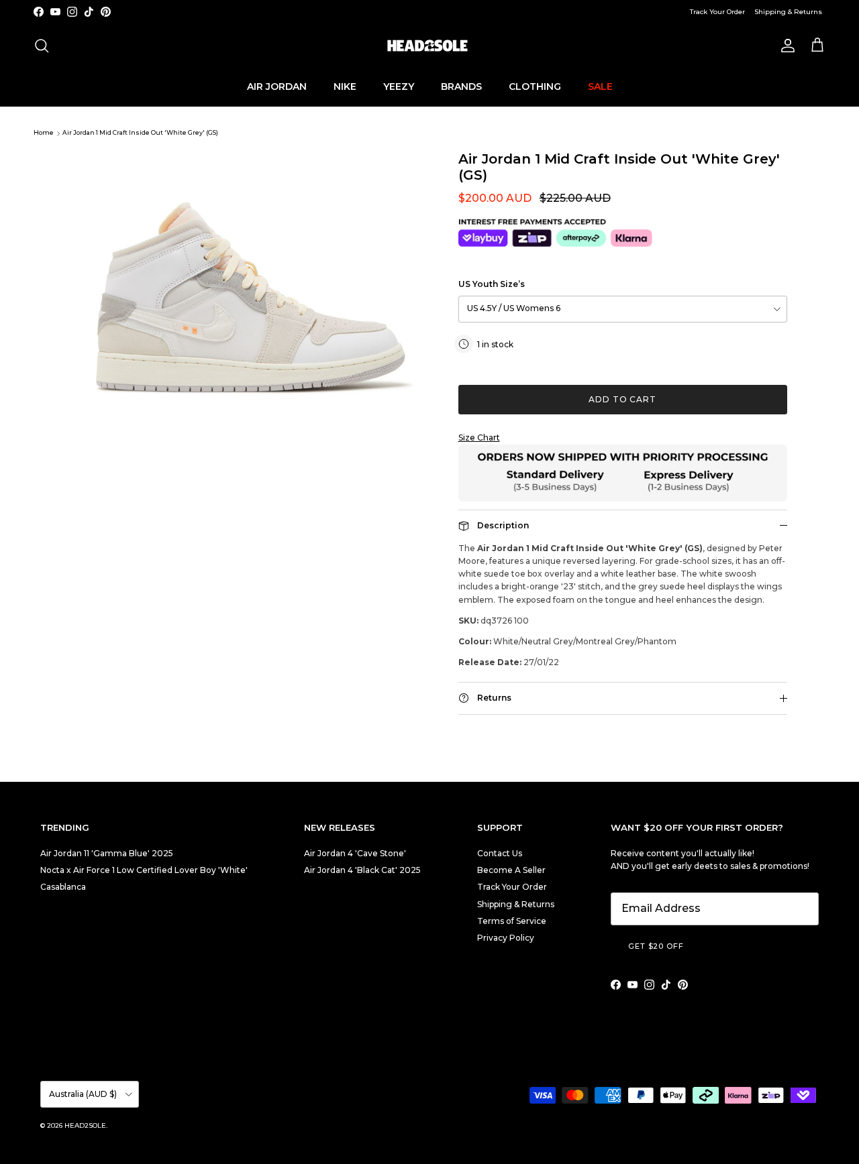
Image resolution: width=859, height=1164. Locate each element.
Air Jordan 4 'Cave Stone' (355, 853)
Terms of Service (511, 921)
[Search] (42, 46)
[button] (622, 437)
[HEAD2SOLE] (429, 46)
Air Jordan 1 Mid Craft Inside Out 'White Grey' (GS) (140, 133)
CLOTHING (535, 86)
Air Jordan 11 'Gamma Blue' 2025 (106, 853)
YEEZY (398, 86)
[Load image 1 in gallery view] (250, 277)
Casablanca (63, 887)
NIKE (345, 86)
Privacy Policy (505, 938)
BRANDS (461, 86)
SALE (600, 86)
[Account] (785, 46)
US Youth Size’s (491, 284)
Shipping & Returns (788, 11)
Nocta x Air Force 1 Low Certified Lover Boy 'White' (144, 870)
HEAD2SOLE (85, 1125)
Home (44, 133)
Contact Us (499, 853)
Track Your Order (717, 11)
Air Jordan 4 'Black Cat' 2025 (362, 870)
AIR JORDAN (277, 86)
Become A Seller (511, 870)
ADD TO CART (623, 399)
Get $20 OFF (656, 946)
